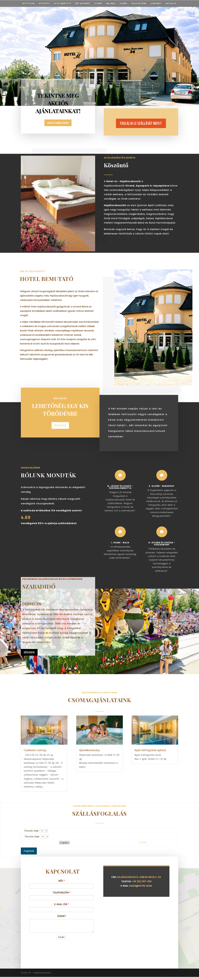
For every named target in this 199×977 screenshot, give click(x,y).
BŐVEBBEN (29, 652)
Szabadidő (155, 4)
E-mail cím (61, 904)
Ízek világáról (82, 4)
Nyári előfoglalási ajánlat (150, 750)
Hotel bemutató (62, 4)
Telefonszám (62, 892)
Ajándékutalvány (89, 750)
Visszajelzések (138, 4)
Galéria (123, 4)
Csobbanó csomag (35, 750)
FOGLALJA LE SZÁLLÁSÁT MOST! (141, 123)
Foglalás (29, 850)
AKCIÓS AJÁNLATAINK (58, 122)
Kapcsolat (170, 4)
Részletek (60, 425)
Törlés (142, 842)
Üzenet (61, 916)
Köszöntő (44, 4)
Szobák (98, 4)
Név (61, 880)
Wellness (111, 4)
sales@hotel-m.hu (140, 885)
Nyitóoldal (29, 4)
